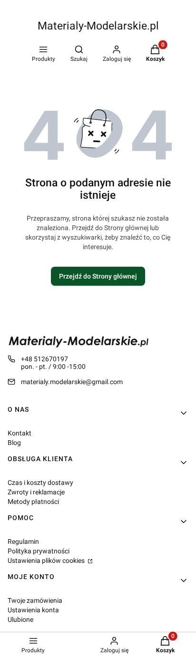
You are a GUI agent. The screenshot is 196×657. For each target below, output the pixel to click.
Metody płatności (33, 501)
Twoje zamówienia (35, 600)
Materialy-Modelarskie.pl (98, 25)
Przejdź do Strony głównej (98, 276)
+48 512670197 (44, 359)
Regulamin (23, 541)
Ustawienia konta (33, 610)
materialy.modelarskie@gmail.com (72, 382)
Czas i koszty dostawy (40, 482)
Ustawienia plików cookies (47, 560)
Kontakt (19, 433)
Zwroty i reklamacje (36, 492)
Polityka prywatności (38, 551)
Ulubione (20, 619)
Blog (14, 442)
